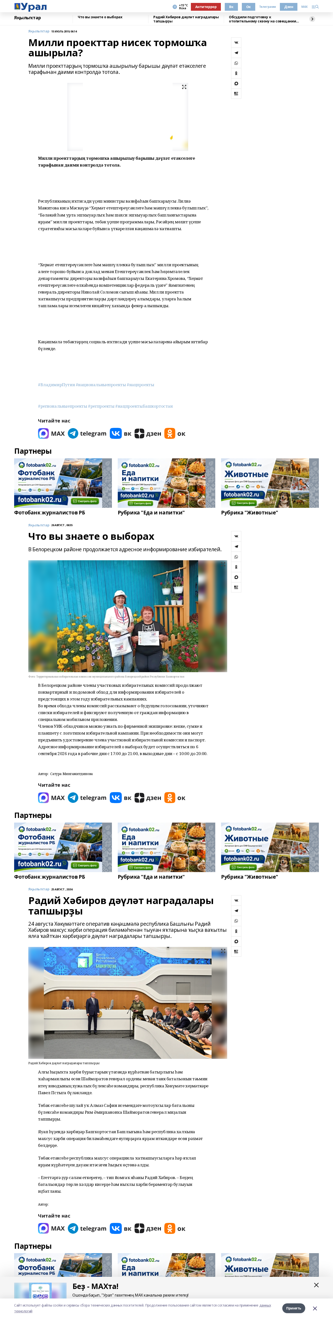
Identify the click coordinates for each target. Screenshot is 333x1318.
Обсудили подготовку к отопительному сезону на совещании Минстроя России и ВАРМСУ (262, 19)
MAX (304, 6)
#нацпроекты (140, 384)
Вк (231, 6)
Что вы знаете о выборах (100, 17)
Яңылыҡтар (27, 17)
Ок (248, 6)
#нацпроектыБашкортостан (144, 406)
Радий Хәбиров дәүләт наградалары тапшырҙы (186, 19)
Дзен (288, 6)
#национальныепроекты (101, 384)
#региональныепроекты (62, 406)
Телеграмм (267, 6)
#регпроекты (101, 406)
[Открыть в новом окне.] (51, 433)
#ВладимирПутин (56, 384)
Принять (293, 1308)
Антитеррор (206, 6)
